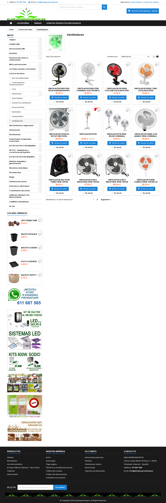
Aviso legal (50, 461)
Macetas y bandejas (18, 168)
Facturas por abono (93, 464)
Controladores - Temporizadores (17, 83)
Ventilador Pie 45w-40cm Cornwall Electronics (117, 136)
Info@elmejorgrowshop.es (47, 2)
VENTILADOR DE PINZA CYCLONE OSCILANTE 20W (117, 89)
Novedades (12, 461)
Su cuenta (90, 451)
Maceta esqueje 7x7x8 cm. (31, 234)
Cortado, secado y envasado (22, 69)
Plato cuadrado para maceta (31, 261)
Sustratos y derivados (19, 186)
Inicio (10, 35)
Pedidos (88, 461)
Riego (11, 177)
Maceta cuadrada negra (31, 248)
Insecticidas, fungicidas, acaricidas (20, 140)
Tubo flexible (17, 98)
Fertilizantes (14, 134)
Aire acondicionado (20, 78)
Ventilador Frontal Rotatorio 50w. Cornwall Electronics (59, 136)
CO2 (14, 89)
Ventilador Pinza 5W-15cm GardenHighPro (59, 89)
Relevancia (136, 56)
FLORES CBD (14, 44)
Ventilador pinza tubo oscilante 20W (145, 89)
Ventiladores (17, 121)
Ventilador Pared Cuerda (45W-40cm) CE (145, 181)
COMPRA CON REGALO (19, 202)
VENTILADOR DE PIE (88, 134)
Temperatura (17, 116)
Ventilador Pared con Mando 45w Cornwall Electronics (145, 136)
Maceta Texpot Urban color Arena (31, 275)
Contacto (130, 451)
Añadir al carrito (59, 97)
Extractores (16, 93)
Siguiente (106, 199)
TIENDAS (38, 23)
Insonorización (18, 107)
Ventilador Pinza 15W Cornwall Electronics (88, 89)
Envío (48, 457)
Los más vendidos (17, 213)
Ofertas (10, 457)
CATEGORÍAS (23, 23)
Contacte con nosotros (55, 477)
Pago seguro (51, 464)
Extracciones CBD (17, 49)
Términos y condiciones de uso (59, 467)
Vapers (12, 39)
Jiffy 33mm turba (29, 220)
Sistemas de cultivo (18, 181)
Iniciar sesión (135, 2)
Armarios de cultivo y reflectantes (18, 59)
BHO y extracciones (17, 64)
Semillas (13, 53)
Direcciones (90, 467)
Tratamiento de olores (19, 190)
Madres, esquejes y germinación (17, 162)
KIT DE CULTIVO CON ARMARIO (22, 145)
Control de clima (17, 73)
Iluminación (14, 130)
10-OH (12, 206)
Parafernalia (15, 172)
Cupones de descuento (95, 471)
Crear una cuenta (151, 2)
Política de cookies (54, 471)
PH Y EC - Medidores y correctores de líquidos (19, 151)
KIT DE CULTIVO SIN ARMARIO (22, 157)
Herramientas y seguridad (21, 125)
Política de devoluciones (56, 474)
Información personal (94, 457)
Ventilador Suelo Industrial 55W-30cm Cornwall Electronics (88, 182)
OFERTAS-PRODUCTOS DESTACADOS (63, 23)
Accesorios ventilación (21, 103)
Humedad (16, 112)
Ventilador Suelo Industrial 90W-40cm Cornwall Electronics (117, 182)
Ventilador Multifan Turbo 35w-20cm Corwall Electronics (59, 182)
